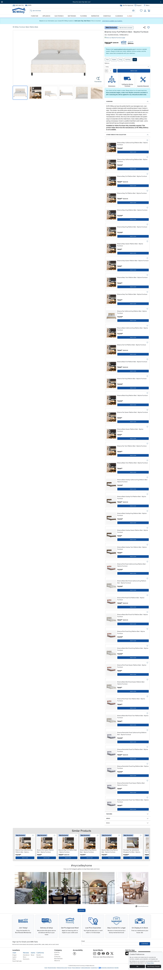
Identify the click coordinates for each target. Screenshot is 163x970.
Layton (14, 957)
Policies (69, 967)
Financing (57, 956)
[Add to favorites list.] (147, 140)
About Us (57, 960)
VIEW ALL (81, 910)
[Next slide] (101, 57)
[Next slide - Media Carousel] (145, 888)
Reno (24, 957)
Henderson (26, 955)
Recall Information (52, 967)
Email (83, 941)
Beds (27, 27)
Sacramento (40, 957)
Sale (130, 16)
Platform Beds (34, 27)
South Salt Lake (17, 961)
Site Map (117, 967)
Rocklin (39, 955)
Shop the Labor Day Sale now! (81, 2)
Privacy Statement (76, 967)
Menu (147, 5)
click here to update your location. (112, 21)
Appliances (46, 16)
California (40, 953)
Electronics (59, 16)
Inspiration (95, 16)
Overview (109, 101)
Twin (107, 59)
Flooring (83, 16)
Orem (14, 959)
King (120, 59)
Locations (16, 950)
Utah (14, 953)
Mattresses (72, 16)
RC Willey (16, 27)
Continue (144, 944)
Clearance (119, 16)
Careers (56, 954)
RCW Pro (57, 952)
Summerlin (26, 959)
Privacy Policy (150, 963)
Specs (108, 818)
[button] (16, 1)
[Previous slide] (14, 57)
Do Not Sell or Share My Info (107, 967)
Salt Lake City (20, 5)
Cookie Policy (94, 967)
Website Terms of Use (62, 967)
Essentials (107, 16)
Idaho (33, 953)
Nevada (26, 953)
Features (109, 814)
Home (46, 967)
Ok (137, 966)
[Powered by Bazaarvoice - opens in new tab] (142, 906)
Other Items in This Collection (116, 134)
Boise (32, 955)
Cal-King (127, 59)
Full (135, 59)
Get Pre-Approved (128, 5)
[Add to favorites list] (148, 27)
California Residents (85, 967)
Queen (114, 59)
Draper (14, 955)
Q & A (108, 823)
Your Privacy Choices (153, 966)
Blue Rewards (58, 958)
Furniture (34, 16)
